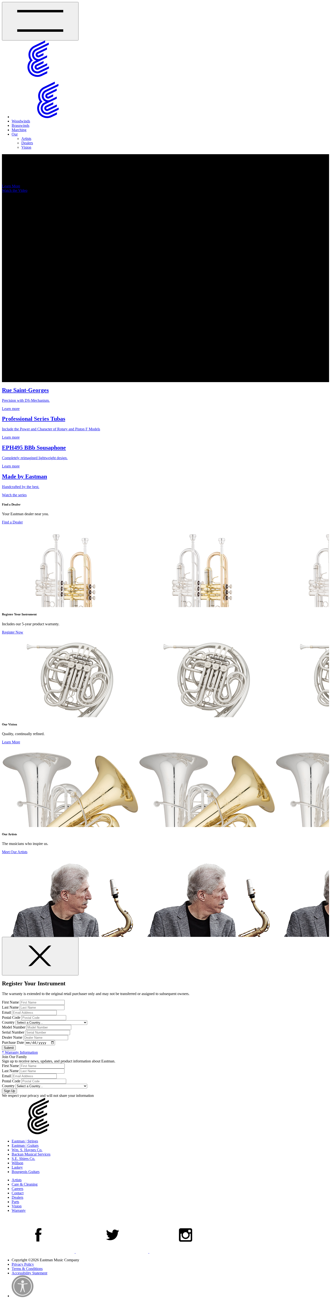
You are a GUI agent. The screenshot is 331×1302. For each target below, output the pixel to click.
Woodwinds (21, 121)
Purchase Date (13, 1042)
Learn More (11, 186)
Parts (15, 1202)
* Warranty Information (20, 1052)
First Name (10, 1002)
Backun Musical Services (31, 1154)
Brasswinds (20, 125)
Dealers (27, 143)
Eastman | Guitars (25, 1145)
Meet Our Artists (14, 852)
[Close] (40, 956)
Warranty (19, 1210)
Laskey (17, 1167)
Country (8, 1022)
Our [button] (15, 134)
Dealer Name (12, 1037)
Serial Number (13, 1032)
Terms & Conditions (27, 1269)
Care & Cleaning (25, 1184)
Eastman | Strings (25, 1141)
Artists (26, 139)
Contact (18, 1193)
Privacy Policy (23, 1264)
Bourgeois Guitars (25, 1172)
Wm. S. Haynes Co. (27, 1150)
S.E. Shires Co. (23, 1159)
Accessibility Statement (29, 1273)
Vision (26, 147)
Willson (17, 1163)
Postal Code (11, 1017)
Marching (19, 130)
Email (6, 1012)
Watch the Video (14, 190)
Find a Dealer (12, 522)
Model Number (13, 1027)
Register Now (12, 632)
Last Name (10, 1007)
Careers (17, 1189)
